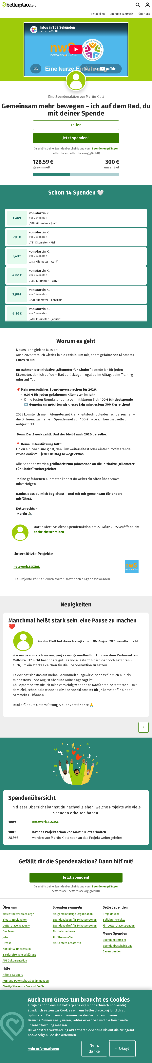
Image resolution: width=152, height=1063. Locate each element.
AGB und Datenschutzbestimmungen (26, 980)
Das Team (8, 931)
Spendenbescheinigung (117, 945)
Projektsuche (111, 914)
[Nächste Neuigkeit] (143, 727)
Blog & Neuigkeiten (15, 919)
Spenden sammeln (121, 14)
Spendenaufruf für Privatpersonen (75, 925)
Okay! (124, 1048)
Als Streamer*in (63, 937)
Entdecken (98, 14)
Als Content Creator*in (67, 943)
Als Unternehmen (64, 931)
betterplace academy (16, 925)
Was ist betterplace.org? (18, 914)
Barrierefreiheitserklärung (19, 954)
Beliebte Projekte (114, 919)
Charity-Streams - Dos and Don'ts (23, 986)
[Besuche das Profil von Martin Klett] (76, 80)
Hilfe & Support (13, 975)
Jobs (5, 937)
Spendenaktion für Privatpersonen (75, 919)
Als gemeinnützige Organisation (73, 914)
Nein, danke (94, 1048)
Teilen (76, 125)
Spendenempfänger (105, 148)
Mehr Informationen (43, 1049)
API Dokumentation (15, 960)
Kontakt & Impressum (17, 949)
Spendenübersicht (114, 940)
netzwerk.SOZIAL (26, 567)
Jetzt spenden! (75, 137)
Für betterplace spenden (119, 925)
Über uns (144, 14)
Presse (7, 943)
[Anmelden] (147, 4)
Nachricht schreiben (48, 532)
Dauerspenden (112, 951)
